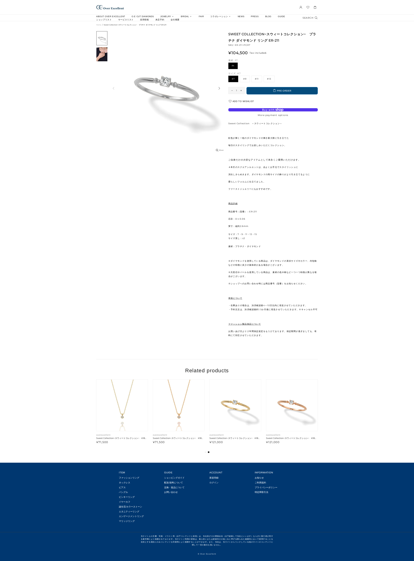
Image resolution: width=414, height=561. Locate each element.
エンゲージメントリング (131, 516)
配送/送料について (173, 482)
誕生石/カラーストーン (130, 506)
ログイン (213, 482)
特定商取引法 (261, 492)
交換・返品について (174, 487)
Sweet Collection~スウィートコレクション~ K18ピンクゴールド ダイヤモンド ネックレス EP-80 (179, 438)
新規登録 (213, 477)
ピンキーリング (127, 497)
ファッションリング (129, 477)
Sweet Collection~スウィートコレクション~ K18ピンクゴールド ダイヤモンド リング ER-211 (292, 438)
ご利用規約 (260, 482)
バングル (123, 492)
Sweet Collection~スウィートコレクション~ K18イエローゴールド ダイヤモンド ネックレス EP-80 (122, 438)
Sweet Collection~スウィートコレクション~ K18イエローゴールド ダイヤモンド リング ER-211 (235, 438)
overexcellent (110, 7)
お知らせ (259, 477)
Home (98, 25)
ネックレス (124, 482)
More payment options (273, 115)
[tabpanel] (292, 414)
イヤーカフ (124, 502)
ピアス (122, 487)
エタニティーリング (129, 511)
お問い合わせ (171, 492)
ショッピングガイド (174, 477)
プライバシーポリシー (266, 487)
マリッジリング (127, 521)
